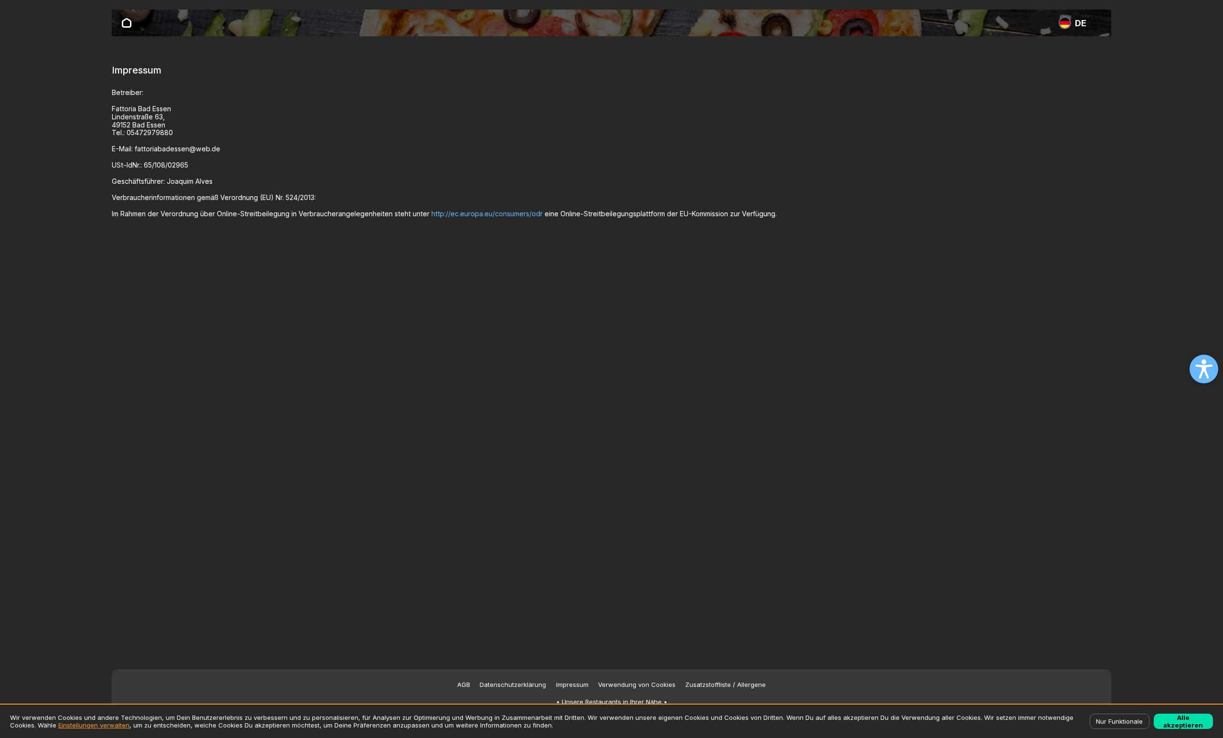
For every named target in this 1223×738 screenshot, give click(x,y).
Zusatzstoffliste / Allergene (725, 684)
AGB (463, 684)
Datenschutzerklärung (513, 684)
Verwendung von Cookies (637, 684)
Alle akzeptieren (1183, 721)
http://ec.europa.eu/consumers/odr (487, 214)
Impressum (572, 684)
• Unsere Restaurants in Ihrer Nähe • (611, 702)
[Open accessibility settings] (1204, 369)
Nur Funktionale (1119, 721)
